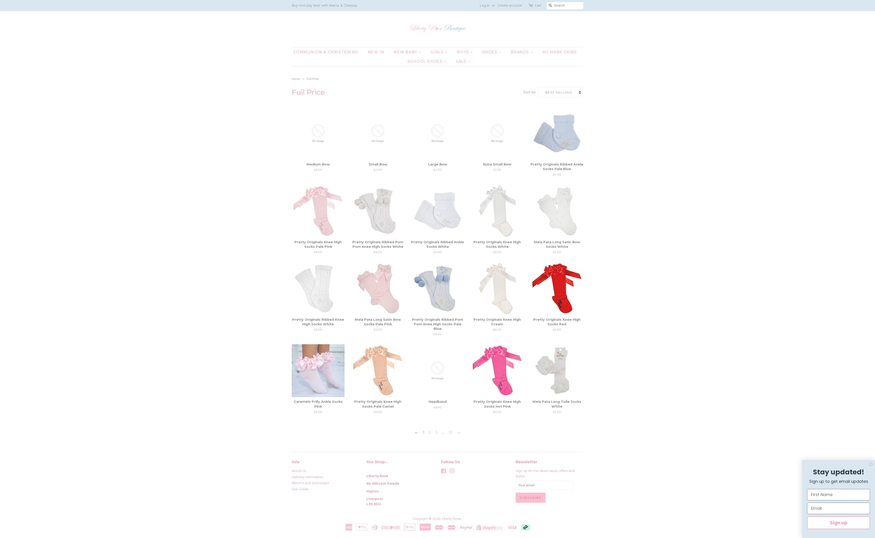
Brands (520, 52)
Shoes (490, 52)
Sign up (838, 523)
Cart (538, 5)
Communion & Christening (325, 52)
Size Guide (300, 489)
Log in (485, 5)
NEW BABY (406, 52)
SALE (462, 61)
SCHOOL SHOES (426, 61)
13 (450, 432)
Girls (438, 52)
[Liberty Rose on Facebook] (443, 472)
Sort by (529, 92)
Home (296, 78)
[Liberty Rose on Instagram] (451, 472)
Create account (509, 5)
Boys (463, 52)
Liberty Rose (452, 518)
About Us (299, 471)
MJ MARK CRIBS (560, 52)
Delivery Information (307, 477)
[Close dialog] (871, 464)
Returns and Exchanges (310, 483)
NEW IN (376, 52)
